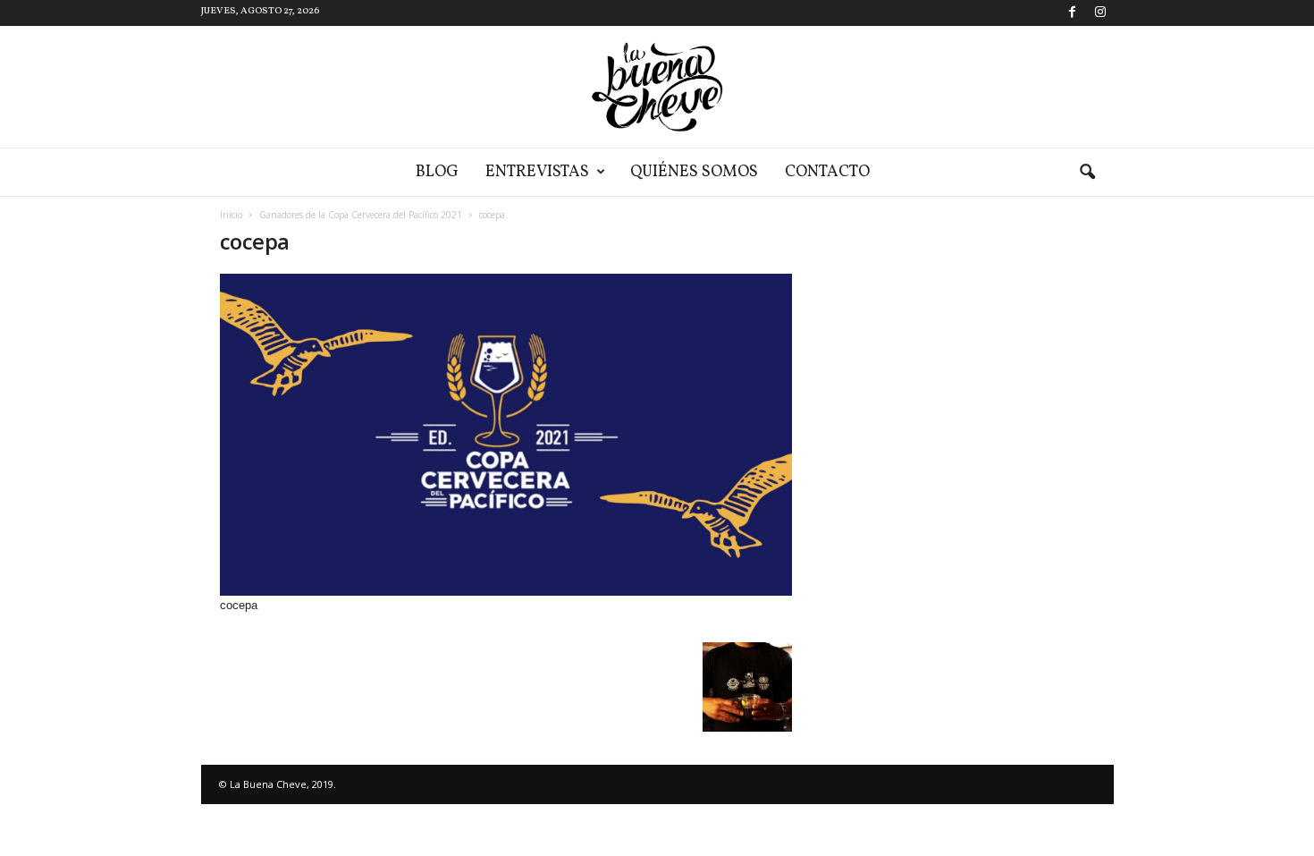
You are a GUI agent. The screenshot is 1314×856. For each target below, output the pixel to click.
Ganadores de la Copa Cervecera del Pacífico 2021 (360, 214)
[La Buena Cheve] (657, 87)
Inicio (231, 214)
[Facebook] (1072, 13)
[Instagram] (1100, 13)
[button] (1087, 172)
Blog (437, 172)
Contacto (827, 172)
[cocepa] (506, 435)
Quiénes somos (694, 172)
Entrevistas (537, 172)
